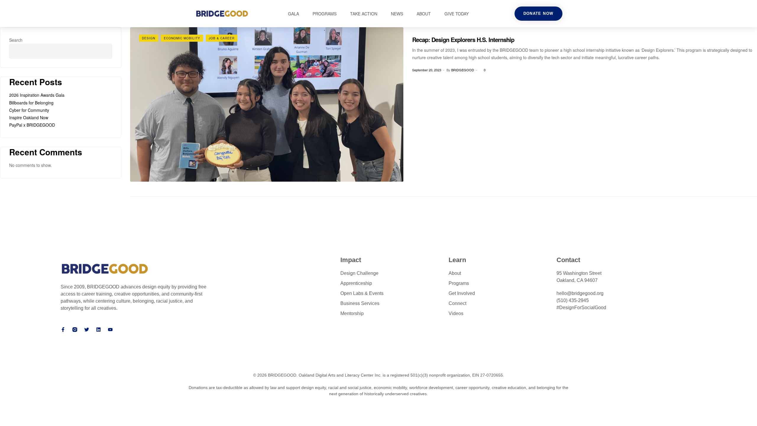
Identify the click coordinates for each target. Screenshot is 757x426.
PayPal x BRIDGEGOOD (32, 125)
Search (15, 40)
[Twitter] (86, 329)
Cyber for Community (29, 110)
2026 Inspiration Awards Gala (36, 95)
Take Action (363, 14)
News (397, 14)
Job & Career (221, 38)
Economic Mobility (182, 38)
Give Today (456, 14)
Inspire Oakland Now (28, 117)
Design (148, 38)
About (424, 14)
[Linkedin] (98, 329)
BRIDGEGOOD (462, 69)
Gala (293, 14)
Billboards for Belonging (31, 103)
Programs (325, 14)
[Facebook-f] (63, 329)
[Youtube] (110, 329)
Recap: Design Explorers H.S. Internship (463, 39)
